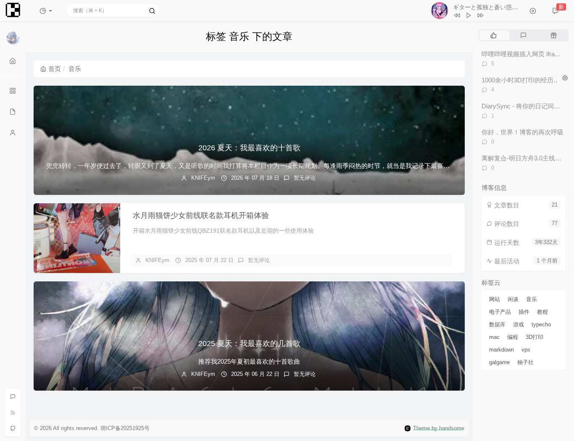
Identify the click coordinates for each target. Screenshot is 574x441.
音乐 (531, 299)
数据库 (497, 324)
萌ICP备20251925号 (125, 428)
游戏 (518, 324)
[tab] (493, 35)
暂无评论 (305, 178)
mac (494, 337)
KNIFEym (203, 178)
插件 (524, 312)
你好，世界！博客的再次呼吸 (522, 132)
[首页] (12, 60)
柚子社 (525, 362)
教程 (542, 312)
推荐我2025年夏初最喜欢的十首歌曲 (249, 361)
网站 (494, 299)
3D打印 (534, 337)
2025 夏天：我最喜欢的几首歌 (249, 343)
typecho (541, 324)
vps (525, 349)
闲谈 (513, 299)
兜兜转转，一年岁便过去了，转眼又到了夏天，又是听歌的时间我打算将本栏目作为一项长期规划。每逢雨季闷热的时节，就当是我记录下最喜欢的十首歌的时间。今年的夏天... (291, 165)
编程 (512, 337)
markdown (501, 349)
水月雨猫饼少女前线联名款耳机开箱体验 (201, 215)
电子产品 (500, 312)
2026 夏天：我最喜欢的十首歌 (249, 148)
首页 (54, 68)
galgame (499, 362)
